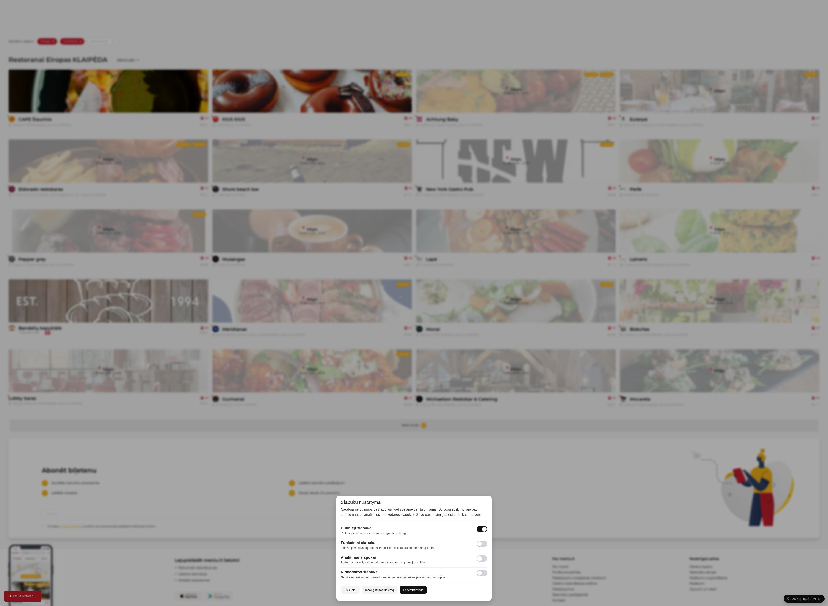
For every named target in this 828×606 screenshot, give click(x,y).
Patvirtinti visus (413, 590)
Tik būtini (350, 590)
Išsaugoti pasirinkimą (379, 590)
